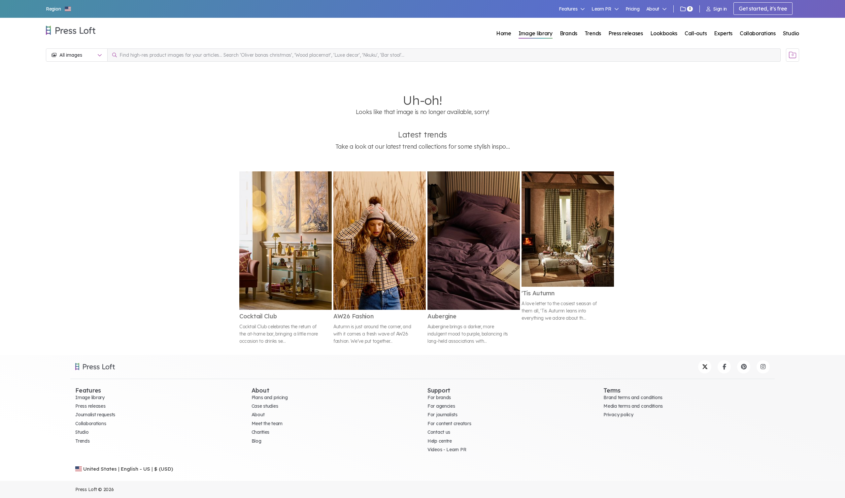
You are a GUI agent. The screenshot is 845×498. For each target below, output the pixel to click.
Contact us (438, 432)
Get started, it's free (763, 8)
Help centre (439, 441)
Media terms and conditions (633, 406)
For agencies (441, 406)
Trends (593, 33)
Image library (536, 33)
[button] (59, 9)
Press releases (625, 33)
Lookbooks (663, 33)
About (258, 415)
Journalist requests (95, 415)
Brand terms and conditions (632, 397)
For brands (439, 397)
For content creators (449, 423)
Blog (256, 441)
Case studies (265, 406)
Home (503, 33)
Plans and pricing (270, 397)
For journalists (442, 415)
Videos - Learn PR (446, 450)
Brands (568, 33)
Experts (723, 33)
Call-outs (696, 33)
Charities (260, 432)
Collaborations (758, 33)
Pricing (632, 9)
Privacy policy (618, 415)
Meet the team (267, 423)
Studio (791, 33)
